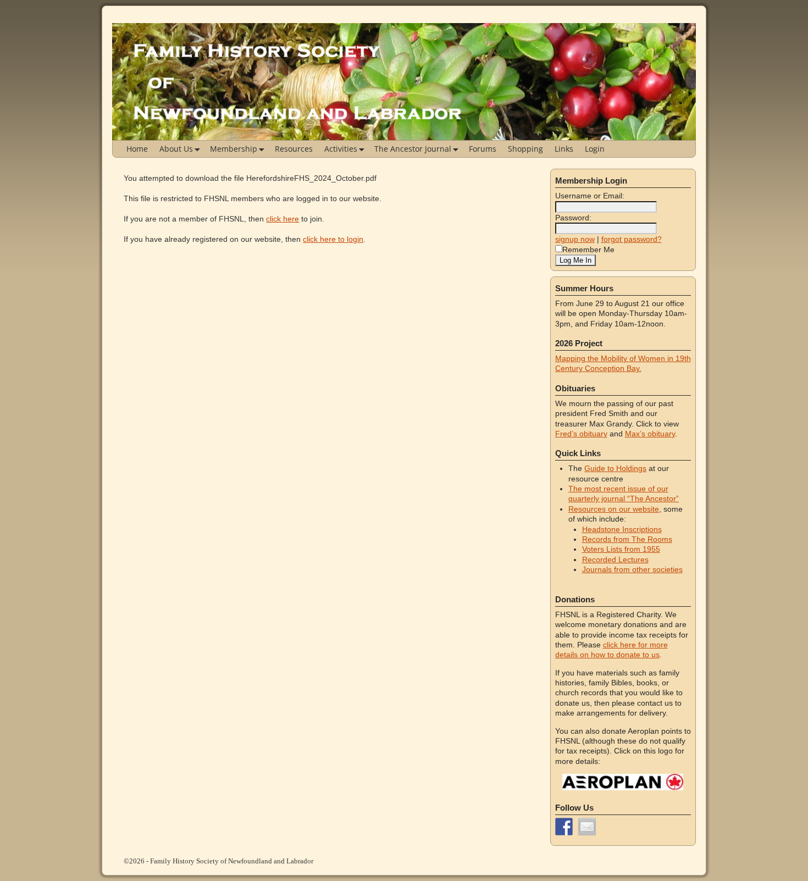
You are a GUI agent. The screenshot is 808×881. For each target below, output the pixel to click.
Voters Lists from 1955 (621, 549)
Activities (340, 148)
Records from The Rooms (627, 539)
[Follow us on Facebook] (564, 826)
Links (564, 148)
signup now (575, 239)
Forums (482, 148)
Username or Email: (589, 195)
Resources (294, 148)
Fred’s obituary (581, 433)
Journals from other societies (632, 569)
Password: (573, 217)
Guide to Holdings (615, 468)
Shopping (525, 148)
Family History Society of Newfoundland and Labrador (231, 861)
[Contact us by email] (587, 826)
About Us (176, 148)
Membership (233, 148)
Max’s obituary (650, 433)
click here (282, 218)
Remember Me (588, 249)
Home (137, 148)
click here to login (333, 239)
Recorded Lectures (615, 559)
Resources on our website (613, 509)
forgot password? (631, 239)
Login (595, 148)
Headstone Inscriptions (622, 529)
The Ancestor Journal (412, 148)
